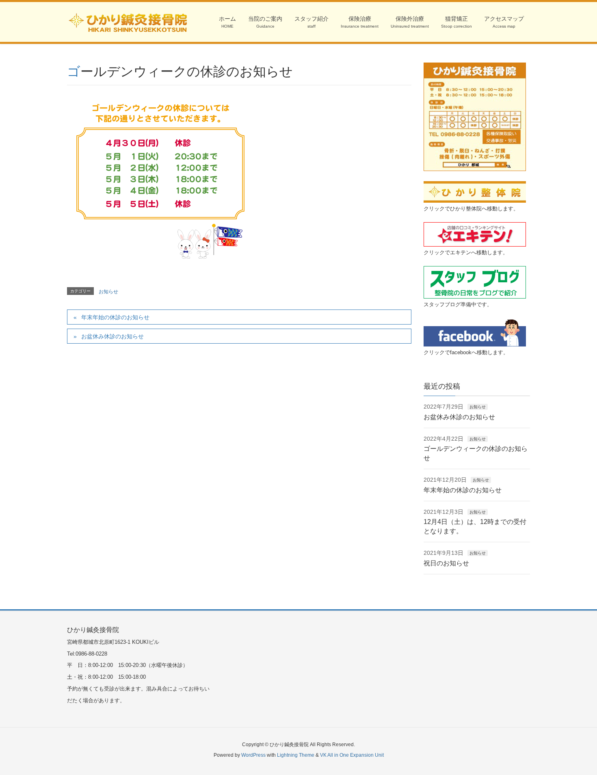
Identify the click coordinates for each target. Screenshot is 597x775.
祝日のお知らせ (446, 563)
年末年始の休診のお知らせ (115, 317)
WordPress (253, 755)
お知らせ (108, 291)
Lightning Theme (295, 755)
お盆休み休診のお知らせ (112, 336)
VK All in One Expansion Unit (352, 755)
